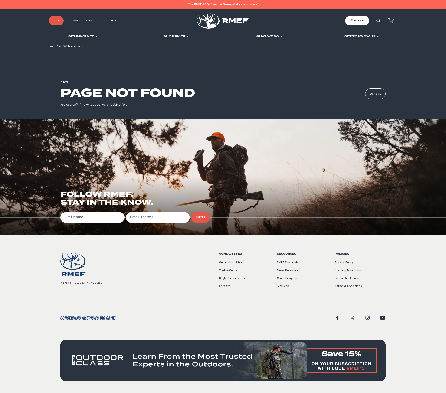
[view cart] (391, 21)
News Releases (287, 270)
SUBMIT (200, 217)
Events (91, 20)
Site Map (283, 286)
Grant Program (287, 278)
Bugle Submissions (232, 278)
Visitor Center (229, 270)
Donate (75, 20)
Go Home (375, 93)
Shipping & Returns (348, 270)
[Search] (378, 21)
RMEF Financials (287, 263)
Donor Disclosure (347, 278)
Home (52, 46)
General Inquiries (230, 263)
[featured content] (223, 360)
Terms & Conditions (348, 286)
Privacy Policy (344, 263)
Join (56, 20)
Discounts (109, 20)
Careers (224, 286)
